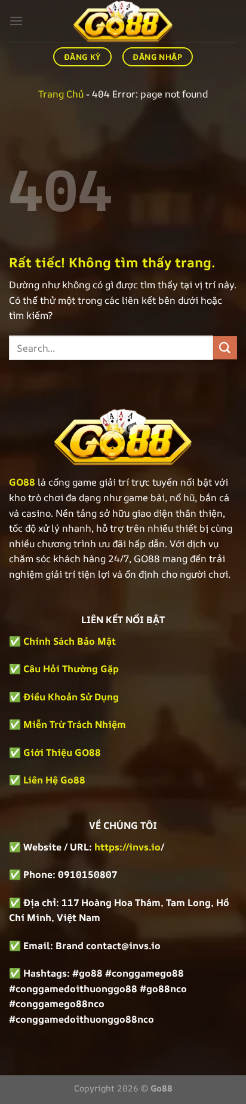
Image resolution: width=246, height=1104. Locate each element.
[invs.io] (123, 21)
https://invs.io (127, 846)
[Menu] (16, 20)
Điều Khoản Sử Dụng (71, 696)
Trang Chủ (61, 93)
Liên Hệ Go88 (54, 779)
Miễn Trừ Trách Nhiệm (74, 724)
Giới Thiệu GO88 (62, 752)
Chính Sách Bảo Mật (68, 641)
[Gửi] (225, 347)
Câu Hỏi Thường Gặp (71, 668)
